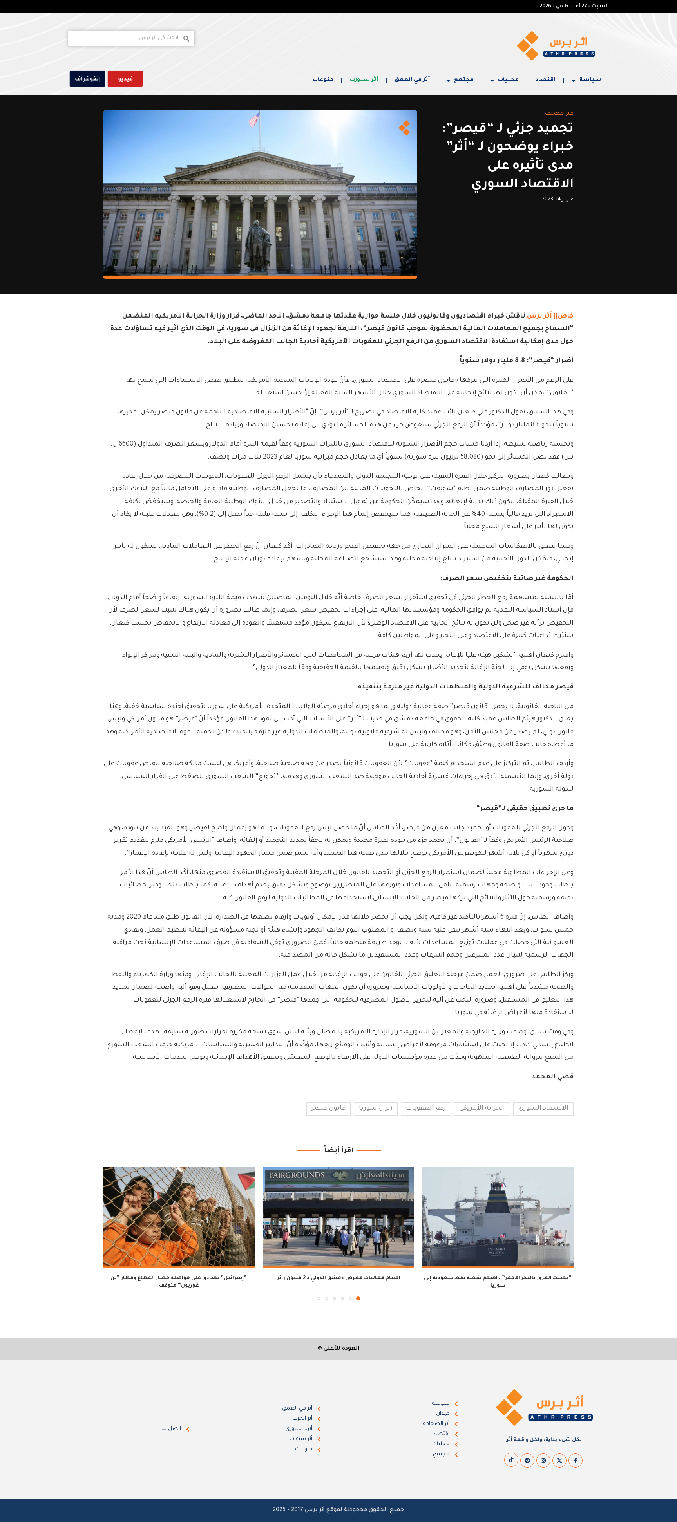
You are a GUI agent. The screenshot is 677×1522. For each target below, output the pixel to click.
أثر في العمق (412, 80)
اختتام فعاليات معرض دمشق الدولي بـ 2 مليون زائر (338, 1278)
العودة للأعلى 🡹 (339, 1349)
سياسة (590, 80)
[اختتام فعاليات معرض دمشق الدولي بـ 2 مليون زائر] (339, 1217)
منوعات (323, 80)
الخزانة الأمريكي (482, 1108)
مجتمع (464, 80)
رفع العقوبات (426, 1108)
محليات (508, 80)
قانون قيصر (328, 1108)
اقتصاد (545, 80)
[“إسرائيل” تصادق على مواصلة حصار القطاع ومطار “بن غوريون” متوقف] (179, 1217)
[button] (114, 1233)
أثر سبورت (364, 80)
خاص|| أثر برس (550, 316)
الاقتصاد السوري (543, 1108)
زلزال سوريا (376, 1108)
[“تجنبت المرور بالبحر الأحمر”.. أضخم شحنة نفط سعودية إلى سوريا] (498, 1217)
